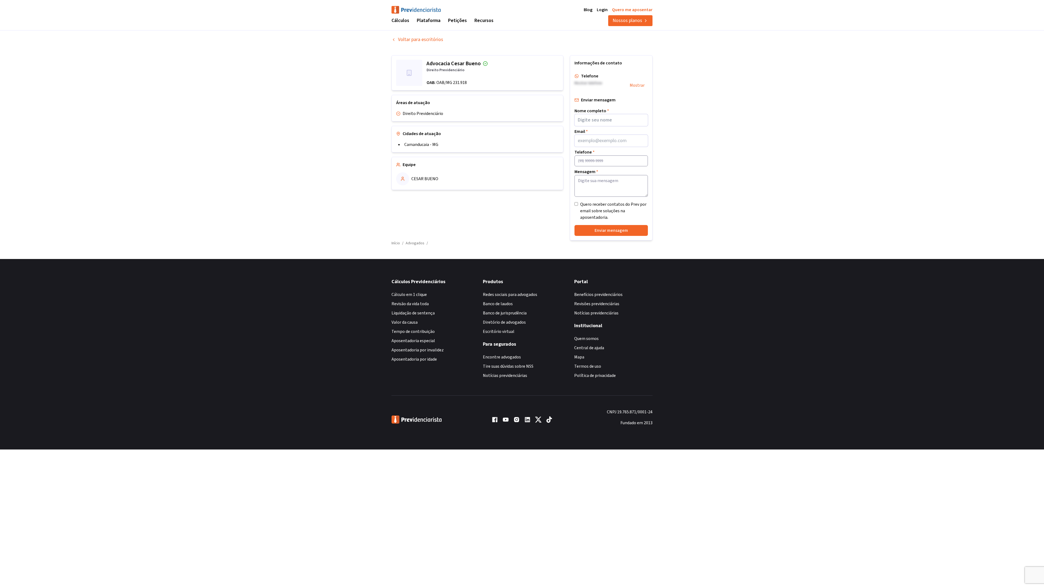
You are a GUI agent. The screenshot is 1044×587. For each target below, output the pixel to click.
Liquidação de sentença (413, 313)
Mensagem (586, 172)
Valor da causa (404, 322)
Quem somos (586, 338)
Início (395, 243)
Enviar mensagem (611, 230)
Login (602, 10)
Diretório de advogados (504, 322)
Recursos (483, 20)
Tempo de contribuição (413, 331)
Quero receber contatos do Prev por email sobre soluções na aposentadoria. (613, 210)
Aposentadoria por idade (414, 359)
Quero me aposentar (632, 10)
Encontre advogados (502, 357)
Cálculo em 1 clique (409, 294)
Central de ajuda (589, 347)
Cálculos (400, 20)
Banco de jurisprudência (505, 313)
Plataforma (428, 20)
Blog (588, 10)
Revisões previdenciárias (596, 303)
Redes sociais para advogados (510, 294)
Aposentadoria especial (413, 340)
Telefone (584, 152)
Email (581, 132)
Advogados (415, 243)
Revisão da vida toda (410, 303)
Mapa (579, 357)
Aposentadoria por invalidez (417, 350)
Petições (457, 20)
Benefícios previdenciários (598, 294)
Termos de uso (587, 366)
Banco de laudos (498, 303)
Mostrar (637, 85)
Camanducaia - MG (421, 145)
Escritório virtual (498, 331)
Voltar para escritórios (420, 39)
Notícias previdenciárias (505, 375)
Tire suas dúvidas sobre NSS (508, 366)
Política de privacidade (595, 375)
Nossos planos (627, 20)
